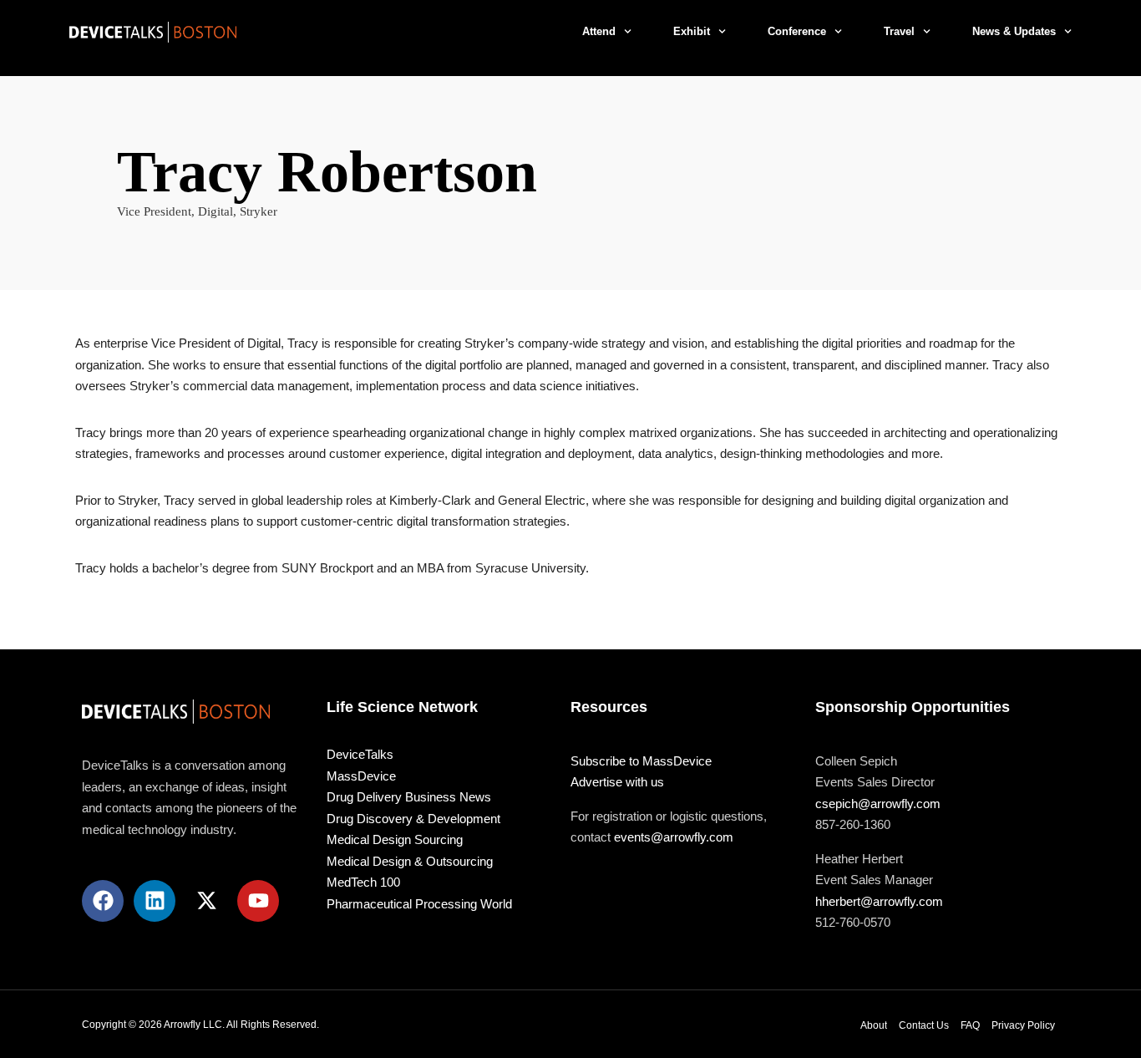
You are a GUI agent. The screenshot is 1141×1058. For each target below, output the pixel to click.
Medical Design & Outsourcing (410, 861)
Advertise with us (617, 782)
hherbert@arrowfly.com (879, 901)
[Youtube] (258, 901)
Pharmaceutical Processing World (419, 904)
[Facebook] (103, 901)
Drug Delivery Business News (409, 797)
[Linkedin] (154, 901)
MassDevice (361, 776)
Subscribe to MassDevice (641, 761)
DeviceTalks (360, 754)
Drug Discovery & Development (413, 818)
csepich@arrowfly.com (878, 803)
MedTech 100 (363, 882)
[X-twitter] (206, 901)
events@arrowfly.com (673, 837)
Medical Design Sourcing (395, 839)
